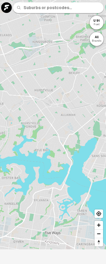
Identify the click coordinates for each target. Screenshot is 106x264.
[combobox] (62, 7)
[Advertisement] (53, 256)
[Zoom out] (99, 233)
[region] (53, 124)
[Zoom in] (99, 225)
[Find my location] (99, 213)
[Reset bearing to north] (99, 242)
